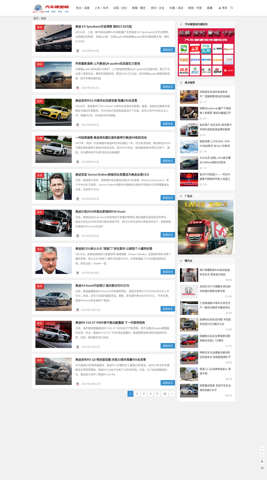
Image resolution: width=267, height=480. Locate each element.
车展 (39, 138)
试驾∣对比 (120, 7)
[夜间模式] (262, 461)
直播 (209, 7)
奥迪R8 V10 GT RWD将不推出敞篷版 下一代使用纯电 (110, 322)
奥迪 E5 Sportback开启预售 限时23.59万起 (103, 26)
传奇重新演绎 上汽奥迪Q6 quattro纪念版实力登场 (107, 63)
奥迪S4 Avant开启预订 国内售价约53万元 (102, 285)
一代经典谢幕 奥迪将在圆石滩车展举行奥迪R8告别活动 (111, 137)
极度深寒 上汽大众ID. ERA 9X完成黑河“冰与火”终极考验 (215, 146)
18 (164, 393)
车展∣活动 (176, 7)
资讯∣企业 (157, 7)
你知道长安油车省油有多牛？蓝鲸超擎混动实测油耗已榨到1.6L (215, 96)
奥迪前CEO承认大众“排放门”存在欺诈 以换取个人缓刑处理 (113, 248)
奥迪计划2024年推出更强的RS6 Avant (100, 211)
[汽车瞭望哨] (51, 11)
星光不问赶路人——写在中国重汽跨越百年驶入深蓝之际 (215, 179)
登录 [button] (224, 7)
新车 (39, 27)
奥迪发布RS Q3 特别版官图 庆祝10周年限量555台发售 (110, 359)
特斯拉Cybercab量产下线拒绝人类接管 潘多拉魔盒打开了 (215, 113)
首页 (36, 18)
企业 (39, 175)
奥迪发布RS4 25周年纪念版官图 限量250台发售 (106, 100)
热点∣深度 (83, 7)
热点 (39, 249)
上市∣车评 (101, 7)
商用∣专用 (195, 7)
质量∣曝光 (139, 7)
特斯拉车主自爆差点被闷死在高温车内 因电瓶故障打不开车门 (215, 357)
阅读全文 (168, 49)
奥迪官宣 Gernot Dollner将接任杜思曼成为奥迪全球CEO (112, 174)
